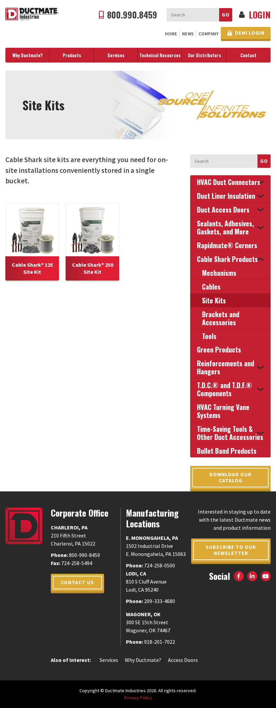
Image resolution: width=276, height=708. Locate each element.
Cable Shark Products (227, 259)
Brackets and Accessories (220, 318)
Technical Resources (160, 55)
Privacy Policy (138, 698)
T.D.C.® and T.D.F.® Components (224, 389)
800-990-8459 (84, 555)
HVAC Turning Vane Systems (223, 411)
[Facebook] (239, 576)
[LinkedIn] (252, 576)
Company (209, 34)
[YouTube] (266, 576)
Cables (211, 287)
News (188, 34)
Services (116, 55)
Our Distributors (204, 55)
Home (171, 34)
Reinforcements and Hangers (225, 367)
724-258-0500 (159, 565)
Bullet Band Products (226, 451)
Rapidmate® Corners (227, 245)
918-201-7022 (159, 641)
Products (72, 55)
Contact (248, 55)
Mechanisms (219, 273)
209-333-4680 (159, 601)
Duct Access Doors (223, 209)
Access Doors (183, 660)
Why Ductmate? (27, 55)
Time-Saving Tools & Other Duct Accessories (230, 433)
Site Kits (214, 300)
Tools (209, 336)
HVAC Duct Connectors (228, 182)
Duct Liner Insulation (226, 196)
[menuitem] (171, 34)
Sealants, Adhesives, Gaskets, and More (225, 227)
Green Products (219, 349)
